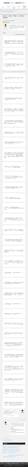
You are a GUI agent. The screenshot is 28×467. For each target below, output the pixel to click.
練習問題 (8, 22)
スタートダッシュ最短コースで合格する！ (14, 7)
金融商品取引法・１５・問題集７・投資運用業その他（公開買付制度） (11, 450)
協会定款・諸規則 (4, 22)
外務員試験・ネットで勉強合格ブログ (14, 3)
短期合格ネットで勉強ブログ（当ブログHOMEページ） (25, 7)
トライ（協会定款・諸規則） (11, 415)
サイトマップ (17, 463)
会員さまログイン (19, 7)
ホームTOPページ (3, 7)
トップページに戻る (5, 437)
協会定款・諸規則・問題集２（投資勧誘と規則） (10, 456)
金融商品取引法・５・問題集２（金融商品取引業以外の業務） (10, 447)
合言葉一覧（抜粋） (9, 7)
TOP (6, 10)
